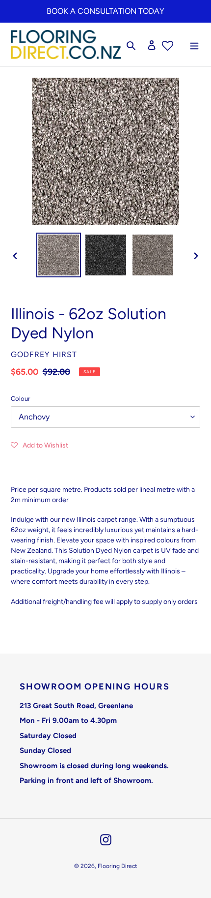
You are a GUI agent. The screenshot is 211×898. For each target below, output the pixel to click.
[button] (39, 445)
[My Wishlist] (167, 45)
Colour (20, 398)
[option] (58, 255)
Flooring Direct (117, 866)
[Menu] (194, 44)
